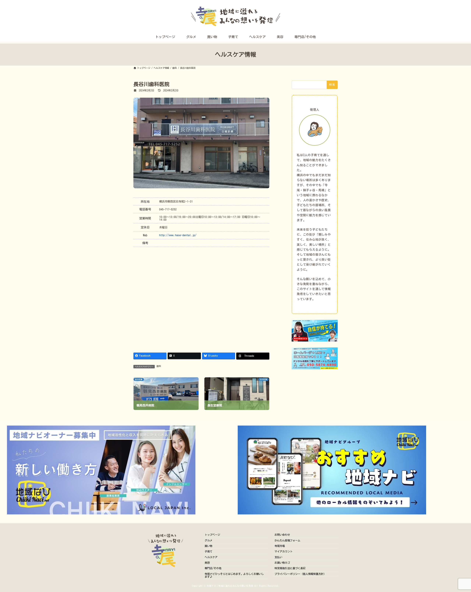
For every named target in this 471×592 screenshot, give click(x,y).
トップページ (212, 534)
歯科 (159, 366)
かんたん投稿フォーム (287, 540)
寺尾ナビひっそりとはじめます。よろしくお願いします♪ (234, 575)
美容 (207, 562)
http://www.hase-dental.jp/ (177, 235)
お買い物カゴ (282, 562)
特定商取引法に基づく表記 (290, 568)
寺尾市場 (280, 546)
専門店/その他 (213, 568)
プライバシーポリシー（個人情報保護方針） (300, 574)
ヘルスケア (211, 557)
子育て (208, 551)
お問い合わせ (282, 534)
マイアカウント (284, 551)
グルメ (208, 540)
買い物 (208, 546)
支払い (278, 557)
